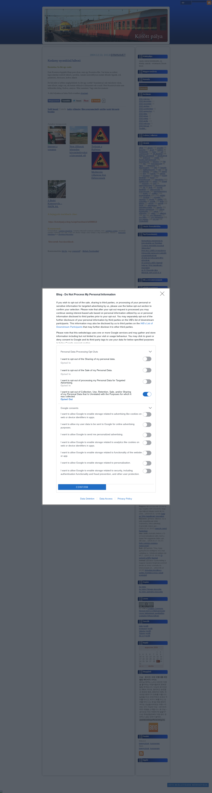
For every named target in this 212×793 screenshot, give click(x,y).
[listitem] (106, 351)
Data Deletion (87, 498)
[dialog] (106, 396)
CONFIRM (82, 487)
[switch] (147, 359)
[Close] (163, 295)
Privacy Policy (125, 498)
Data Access (106, 498)
